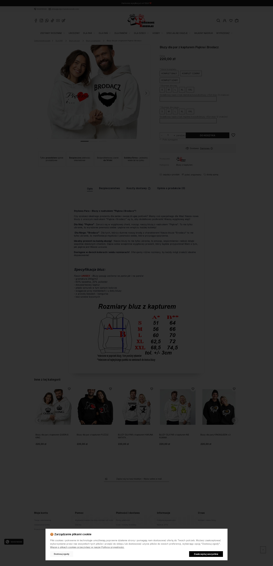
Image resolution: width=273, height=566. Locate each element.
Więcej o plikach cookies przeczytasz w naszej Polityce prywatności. (87, 547)
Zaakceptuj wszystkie (206, 554)
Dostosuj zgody (61, 554)
